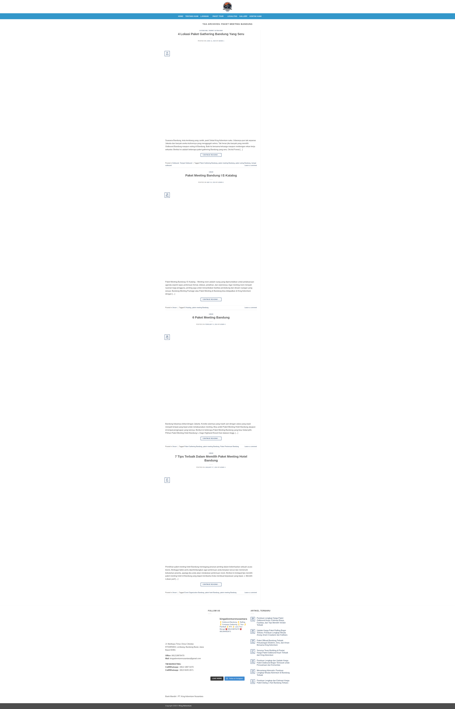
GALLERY (243, 16)
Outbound (203, 30)
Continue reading (211, 155)
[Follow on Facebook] (266, 16)
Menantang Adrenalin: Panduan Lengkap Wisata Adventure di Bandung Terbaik (273, 672)
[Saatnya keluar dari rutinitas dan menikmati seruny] (214, 668)
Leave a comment (251, 165)
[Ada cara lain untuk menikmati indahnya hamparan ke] (214, 641)
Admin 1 (221, 41)
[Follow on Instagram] (269, 16)
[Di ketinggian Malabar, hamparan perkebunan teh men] (241, 668)
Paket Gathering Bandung (208, 163)
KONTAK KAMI (256, 16)
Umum (211, 172)
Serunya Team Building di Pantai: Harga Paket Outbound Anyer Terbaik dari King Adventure (272, 652)
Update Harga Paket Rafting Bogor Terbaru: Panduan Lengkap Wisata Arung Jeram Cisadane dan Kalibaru (272, 632)
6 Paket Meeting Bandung (211, 317)
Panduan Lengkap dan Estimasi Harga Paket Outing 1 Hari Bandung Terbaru (273, 682)
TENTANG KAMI (191, 16)
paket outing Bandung (243, 163)
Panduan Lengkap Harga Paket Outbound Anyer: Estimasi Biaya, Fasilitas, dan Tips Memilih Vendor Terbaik (271, 621)
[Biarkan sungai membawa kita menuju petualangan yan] (241, 655)
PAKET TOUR (218, 16)
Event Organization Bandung (194, 592)
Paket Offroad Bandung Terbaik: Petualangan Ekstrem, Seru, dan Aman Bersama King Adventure (273, 642)
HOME (180, 16)
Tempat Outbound (216, 30)
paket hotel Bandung (212, 592)
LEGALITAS (232, 16)
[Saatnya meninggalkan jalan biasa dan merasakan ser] (227, 668)
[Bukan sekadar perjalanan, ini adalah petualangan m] (227, 641)
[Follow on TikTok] (272, 16)
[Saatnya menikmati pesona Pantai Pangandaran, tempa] (227, 655)
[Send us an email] (275, 16)
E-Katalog (187, 307)
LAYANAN (204, 16)
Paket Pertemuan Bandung (229, 446)
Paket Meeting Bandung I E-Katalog (211, 175)
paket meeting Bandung (226, 163)
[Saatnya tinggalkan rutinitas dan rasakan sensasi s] (241, 641)
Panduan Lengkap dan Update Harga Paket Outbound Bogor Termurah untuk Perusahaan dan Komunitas (273, 662)
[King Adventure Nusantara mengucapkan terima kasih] (214, 655)
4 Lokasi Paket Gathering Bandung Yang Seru (211, 34)
